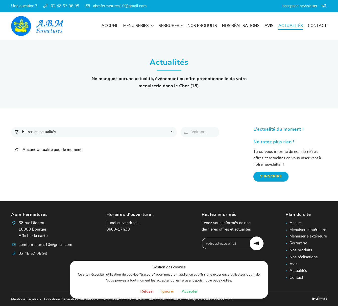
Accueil (109, 26)
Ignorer (167, 291)
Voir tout (195, 132)
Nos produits (202, 26)
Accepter (190, 291)
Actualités (290, 26)
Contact (317, 26)
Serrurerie (171, 26)
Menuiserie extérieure (308, 236)
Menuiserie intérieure (308, 230)
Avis (269, 26)
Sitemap (189, 299)
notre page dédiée (217, 280)
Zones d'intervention (216, 299)
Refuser (147, 291)
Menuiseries (136, 26)
